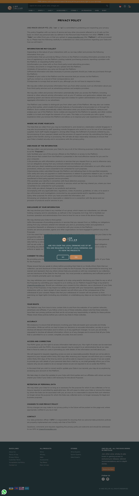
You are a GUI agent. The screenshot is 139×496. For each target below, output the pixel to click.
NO (63, 257)
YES (76, 257)
